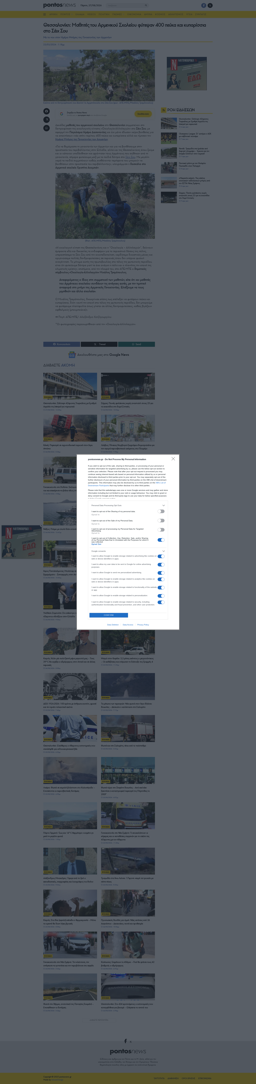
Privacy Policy (143, 625)
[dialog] (128, 542)
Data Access (128, 625)
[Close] (174, 459)
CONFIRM (109, 615)
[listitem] (128, 505)
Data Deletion (113, 625)
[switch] (161, 511)
